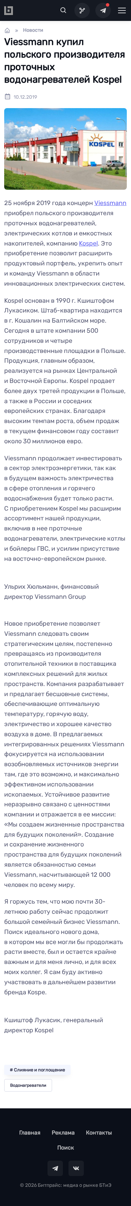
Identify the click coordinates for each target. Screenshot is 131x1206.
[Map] (82, 10)
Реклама (63, 1132)
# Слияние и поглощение (37, 1069)
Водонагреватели (28, 1085)
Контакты (99, 1132)
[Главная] (7, 30)
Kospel (88, 243)
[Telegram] (103, 10)
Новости (33, 30)
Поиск (65, 1147)
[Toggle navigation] (121, 10)
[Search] (64, 10)
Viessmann (110, 203)
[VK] (76, 1168)
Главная (30, 1132)
